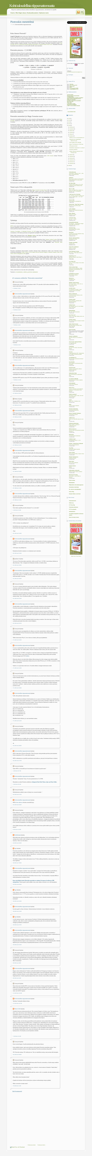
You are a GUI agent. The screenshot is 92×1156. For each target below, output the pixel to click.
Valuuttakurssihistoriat (73, 507)
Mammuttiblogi (72, 310)
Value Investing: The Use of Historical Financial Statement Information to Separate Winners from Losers (36, 43)
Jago (16, 848)
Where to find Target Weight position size (76, 316)
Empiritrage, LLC (72, 255)
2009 (69, 165)
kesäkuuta (71, 154)
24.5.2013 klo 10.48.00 (17, 1054)
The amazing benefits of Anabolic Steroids (76, 320)
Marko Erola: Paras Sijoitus (76, 556)
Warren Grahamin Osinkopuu (75, 413)
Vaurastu (71, 351)
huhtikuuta (71, 158)
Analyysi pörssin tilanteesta (74, 405)
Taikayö (70, 467)
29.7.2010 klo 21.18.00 (17, 488)
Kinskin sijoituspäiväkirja (74, 237)
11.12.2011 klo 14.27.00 (17, 1003)
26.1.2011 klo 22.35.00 (17, 598)
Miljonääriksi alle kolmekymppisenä (76, 484)
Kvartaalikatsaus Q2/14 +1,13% (74, 440)
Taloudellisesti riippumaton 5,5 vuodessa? (77, 147)
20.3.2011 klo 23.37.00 (17, 794)
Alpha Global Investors (73, 323)
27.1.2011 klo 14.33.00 (17, 639)
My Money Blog (72, 183)
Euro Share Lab (72, 314)
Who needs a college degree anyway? (75, 252)
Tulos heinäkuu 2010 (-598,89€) (75, 142)
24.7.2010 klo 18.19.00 (17, 416)
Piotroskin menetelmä (22, 21)
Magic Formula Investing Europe (39, 190)
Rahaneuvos (71, 278)
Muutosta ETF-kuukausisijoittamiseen (76, 210)
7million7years (72, 417)
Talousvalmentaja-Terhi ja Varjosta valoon (76, 453)
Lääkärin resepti (72, 439)
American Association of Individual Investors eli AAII (23, 231)
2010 (69, 125)
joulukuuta (71, 127)
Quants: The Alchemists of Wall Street (76, 144)
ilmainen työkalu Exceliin (51, 239)
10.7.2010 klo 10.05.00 (17, 393)
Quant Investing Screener (74, 517)
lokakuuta (71, 130)
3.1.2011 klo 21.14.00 (17, 510)
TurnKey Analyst (72, 319)
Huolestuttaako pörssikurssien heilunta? (76, 358)
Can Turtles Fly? (72, 261)
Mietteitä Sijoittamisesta (73, 456)
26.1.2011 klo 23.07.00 (17, 623)
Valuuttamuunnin (72, 500)
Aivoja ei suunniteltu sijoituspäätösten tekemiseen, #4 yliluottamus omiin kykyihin (76, 390)
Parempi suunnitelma (73, 242)
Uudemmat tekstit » (42, 1144)
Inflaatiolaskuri (72, 511)
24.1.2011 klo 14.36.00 (17, 578)
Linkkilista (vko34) (72, 458)
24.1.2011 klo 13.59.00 (17, 565)
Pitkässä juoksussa (72, 428)
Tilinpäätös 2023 (72, 279)
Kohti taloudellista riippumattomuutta (31, 5)
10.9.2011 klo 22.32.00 (17, 911)
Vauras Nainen (72, 452)
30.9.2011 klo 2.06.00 (17, 962)
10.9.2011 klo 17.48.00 (17, 862)
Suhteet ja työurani (72, 248)
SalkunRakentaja (72, 172)
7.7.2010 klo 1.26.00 (16, 324)
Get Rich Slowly (72, 288)
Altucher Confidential (73, 336)
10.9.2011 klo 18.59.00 (17, 884)
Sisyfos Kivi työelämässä (74, 246)
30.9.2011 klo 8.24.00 (17, 978)
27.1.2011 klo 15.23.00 (17, 668)
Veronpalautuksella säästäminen (74, 435)
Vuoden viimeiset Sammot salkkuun (75, 471)
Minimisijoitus (72, 482)
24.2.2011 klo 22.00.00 (17, 745)
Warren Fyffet (17, 1008)
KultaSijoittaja (18, 835)
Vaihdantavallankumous (74, 423)
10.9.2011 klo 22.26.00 (17, 901)
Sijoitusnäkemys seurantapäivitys (75, 201)
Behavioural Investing (73, 474)
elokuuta (71, 134)
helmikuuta (71, 161)
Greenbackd (71, 346)
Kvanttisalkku (72, 361)
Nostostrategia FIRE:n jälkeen (74, 229)
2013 (69, 120)
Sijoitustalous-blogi (73, 373)
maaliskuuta (71, 159)
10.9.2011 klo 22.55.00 (17, 944)
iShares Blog (71, 491)
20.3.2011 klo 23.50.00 (17, 804)
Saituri (70, 399)
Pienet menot (71, 461)
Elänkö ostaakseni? (73, 394)
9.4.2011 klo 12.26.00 (17, 829)
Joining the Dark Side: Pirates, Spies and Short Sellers (44, 782)
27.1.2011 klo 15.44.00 (17, 687)
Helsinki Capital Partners (74, 282)
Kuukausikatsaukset (32, 13)
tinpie (70, 404)
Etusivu (13, 13)
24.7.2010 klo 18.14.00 (17, 405)
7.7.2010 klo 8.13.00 (16, 344)
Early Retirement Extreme (74, 251)
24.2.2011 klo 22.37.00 (17, 760)
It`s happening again (72, 343)
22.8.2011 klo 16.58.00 (17, 842)
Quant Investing (72, 329)
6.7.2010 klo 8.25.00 (16, 309)
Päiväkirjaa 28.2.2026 (73, 239)
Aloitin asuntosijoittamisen (74, 444)
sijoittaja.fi (71, 177)
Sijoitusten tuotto (44, 13)
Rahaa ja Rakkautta (73, 293)
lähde (28, 656)
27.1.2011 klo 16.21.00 (17, 720)
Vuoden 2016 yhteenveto (73, 384)
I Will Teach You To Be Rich (74, 194)
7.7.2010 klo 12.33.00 (17, 379)
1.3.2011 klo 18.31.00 (17, 784)
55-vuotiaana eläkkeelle (73, 378)
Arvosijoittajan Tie (72, 357)
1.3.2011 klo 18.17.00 (17, 770)
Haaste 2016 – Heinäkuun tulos (74, 401)
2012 (69, 122)
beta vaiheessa (19, 802)
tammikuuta (71, 163)
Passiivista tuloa (72, 367)
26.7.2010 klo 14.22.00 (17, 445)
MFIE (11, 226)
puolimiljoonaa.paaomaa (74, 273)
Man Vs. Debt (71, 188)
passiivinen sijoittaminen (32, 272)
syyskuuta (71, 132)
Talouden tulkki (72, 299)
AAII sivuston (50, 155)
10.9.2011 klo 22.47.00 (17, 924)
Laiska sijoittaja (72, 208)
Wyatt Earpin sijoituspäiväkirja (75, 341)
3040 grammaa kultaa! (73, 145)
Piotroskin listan (58, 242)
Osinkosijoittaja (72, 383)
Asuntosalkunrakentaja (73, 222)
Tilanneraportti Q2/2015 (73, 414)
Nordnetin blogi (72, 227)
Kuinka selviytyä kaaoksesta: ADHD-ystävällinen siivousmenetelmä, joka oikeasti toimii (75, 269)
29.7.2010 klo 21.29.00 (17, 499)
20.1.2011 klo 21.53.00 (17, 553)
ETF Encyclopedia (72, 509)
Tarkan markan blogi (73, 267)
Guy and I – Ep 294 (72, 219)
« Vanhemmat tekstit (31, 1144)
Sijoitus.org (71, 502)
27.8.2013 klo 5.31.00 (17, 1085)
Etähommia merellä (72, 214)
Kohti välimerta (72, 213)
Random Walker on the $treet (74, 493)
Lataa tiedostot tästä (71, 111)
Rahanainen (71, 434)
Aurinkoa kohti (71, 243)
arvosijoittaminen (19, 272)
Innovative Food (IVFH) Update (75, 205)
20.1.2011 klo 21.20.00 (17, 533)
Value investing (72, 480)
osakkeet (25, 272)
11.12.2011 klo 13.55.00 (17, 993)
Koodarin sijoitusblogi (73, 408)
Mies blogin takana (21, 13)
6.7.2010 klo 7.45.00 (16, 288)
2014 (69, 118)
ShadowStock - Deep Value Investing (76, 204)
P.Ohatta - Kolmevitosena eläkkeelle (76, 443)
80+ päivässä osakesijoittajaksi (75, 489)
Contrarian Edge (72, 217)
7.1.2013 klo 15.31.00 (17, 1036)
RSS (82, 12)
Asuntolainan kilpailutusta (74, 410)
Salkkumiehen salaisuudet (74, 470)
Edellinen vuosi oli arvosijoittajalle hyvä (76, 137)
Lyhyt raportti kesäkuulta (73, 462)
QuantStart (71, 232)
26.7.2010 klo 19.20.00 (17, 471)
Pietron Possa (71, 387)
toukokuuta (71, 156)
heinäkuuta (71, 135)
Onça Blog (71, 447)
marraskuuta (71, 128)
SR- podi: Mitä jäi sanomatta (74, 311)
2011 (69, 123)
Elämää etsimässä (72, 465)
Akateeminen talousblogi (74, 487)
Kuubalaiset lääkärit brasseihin (74, 449)
